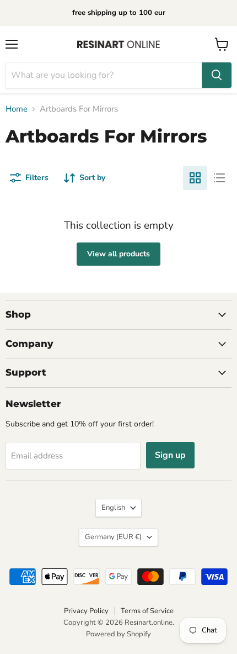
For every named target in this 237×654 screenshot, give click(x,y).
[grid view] (195, 178)
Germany (113, 537)
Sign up (170, 455)
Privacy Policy (86, 611)
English (113, 508)
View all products (118, 254)
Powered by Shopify (118, 634)
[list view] (219, 178)
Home (17, 109)
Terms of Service (147, 611)
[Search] (216, 75)
